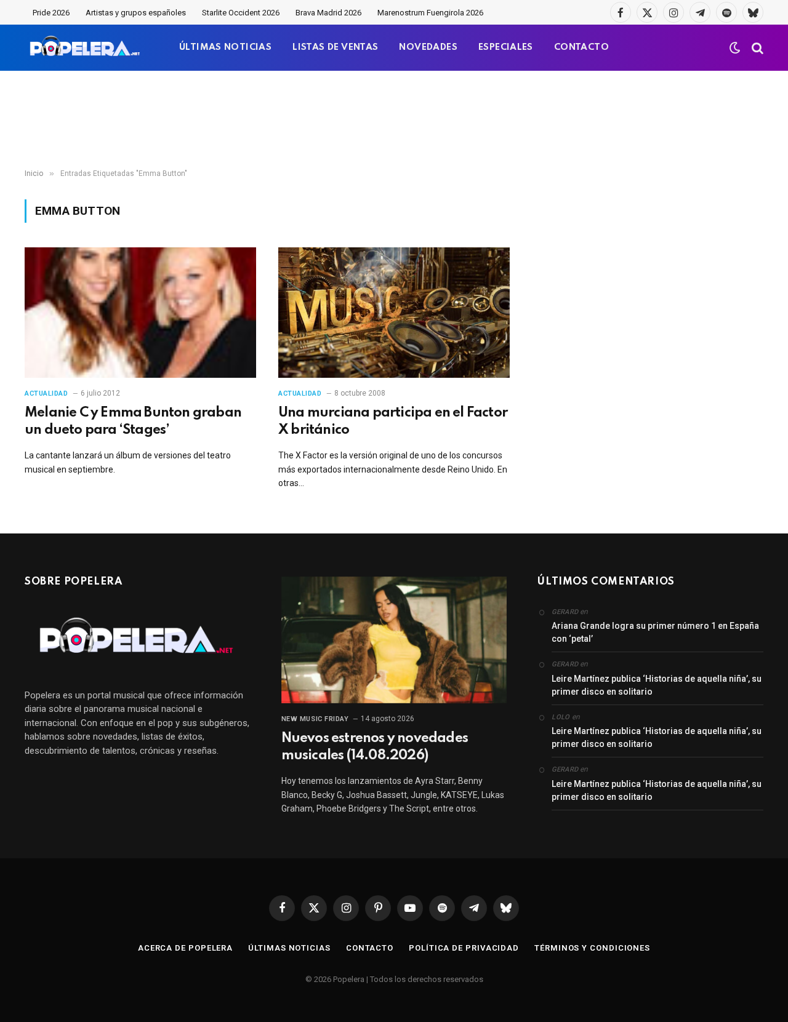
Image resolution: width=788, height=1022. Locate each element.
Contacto (369, 947)
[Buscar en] (756, 48)
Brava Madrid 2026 (328, 12)
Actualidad (46, 393)
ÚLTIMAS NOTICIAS (225, 47)
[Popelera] (86, 48)
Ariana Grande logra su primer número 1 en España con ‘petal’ (655, 632)
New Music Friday (315, 719)
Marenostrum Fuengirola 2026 (430, 12)
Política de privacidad (464, 947)
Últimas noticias (289, 947)
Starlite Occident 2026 (240, 12)
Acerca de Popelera (185, 947)
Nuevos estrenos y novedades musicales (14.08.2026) (374, 747)
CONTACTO (581, 47)
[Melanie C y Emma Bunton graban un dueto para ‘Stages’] (140, 312)
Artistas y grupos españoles (136, 12)
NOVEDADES (428, 47)
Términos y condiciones (592, 947)
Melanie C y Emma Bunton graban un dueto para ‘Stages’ (133, 421)
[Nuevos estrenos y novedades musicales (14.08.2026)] (394, 640)
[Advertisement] (394, 120)
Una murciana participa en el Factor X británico (392, 421)
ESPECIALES (505, 47)
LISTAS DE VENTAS (335, 47)
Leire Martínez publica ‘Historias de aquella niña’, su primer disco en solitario (657, 685)
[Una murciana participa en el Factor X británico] (394, 312)
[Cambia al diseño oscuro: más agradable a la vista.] (735, 48)
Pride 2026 (51, 12)
